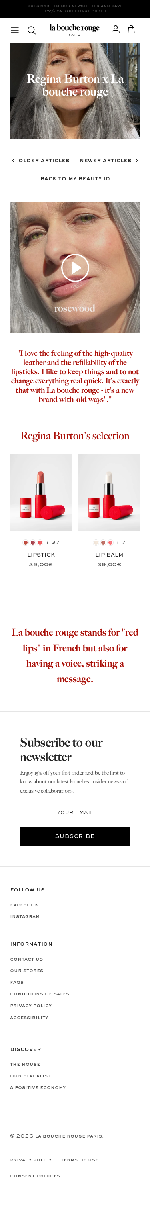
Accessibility (29, 1018)
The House (25, 1064)
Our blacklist (30, 1076)
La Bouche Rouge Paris (68, 1136)
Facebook (24, 905)
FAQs (17, 982)
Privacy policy (31, 1006)
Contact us (26, 959)
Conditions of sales (39, 994)
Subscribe (75, 836)
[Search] (35, 30)
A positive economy (38, 1087)
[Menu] (15, 30)
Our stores (26, 971)
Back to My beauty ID (75, 179)
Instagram (25, 916)
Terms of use (79, 1160)
